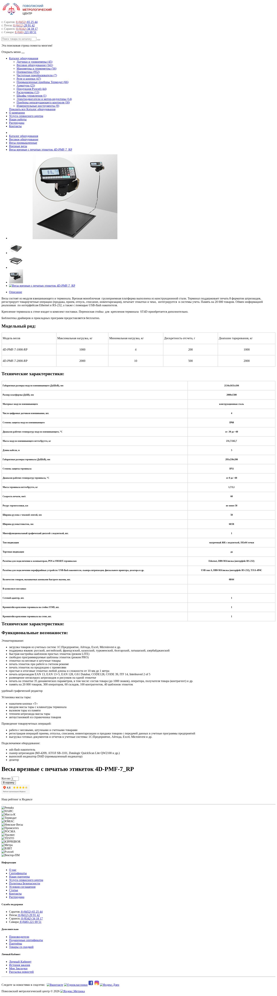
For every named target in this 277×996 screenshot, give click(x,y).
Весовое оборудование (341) (35, 65)
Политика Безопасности (24, 883)
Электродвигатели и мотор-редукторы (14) (44, 99)
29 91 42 (24, 25)
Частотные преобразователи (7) (37, 75)
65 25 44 (26, 22)
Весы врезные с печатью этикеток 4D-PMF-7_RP (40, 149)
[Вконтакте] (54, 984)
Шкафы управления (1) (31, 95)
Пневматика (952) (28, 71)
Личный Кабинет (20, 961)
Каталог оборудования (23, 58)
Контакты (15, 126)
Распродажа (16, 122)
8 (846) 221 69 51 (30, 921)
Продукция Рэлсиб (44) (32, 88)
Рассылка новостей (21, 971)
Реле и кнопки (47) (29, 78)
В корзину (8, 782)
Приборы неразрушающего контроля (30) (43, 102)
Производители (19, 936)
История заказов (19, 965)
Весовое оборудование (23, 139)
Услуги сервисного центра (26, 116)
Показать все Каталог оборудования (32, 109)
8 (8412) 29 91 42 (29, 915)
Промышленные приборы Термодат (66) (42, 82)
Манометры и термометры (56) (36, 68)
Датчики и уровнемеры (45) (34, 61)
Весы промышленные (23, 142)
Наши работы (18, 119)
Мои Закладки (18, 968)
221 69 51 (25, 32)
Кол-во (6, 778)
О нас (12, 869)
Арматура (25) (26, 85)
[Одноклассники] (75, 984)
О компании (17, 112)
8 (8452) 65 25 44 (31, 911)
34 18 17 (27, 28)
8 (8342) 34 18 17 (32, 918)
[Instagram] (97, 984)
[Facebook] (91, 984)
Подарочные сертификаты (26, 940)
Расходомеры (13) (28, 92)
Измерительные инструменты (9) (38, 105)
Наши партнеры (19, 876)
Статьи (13, 890)
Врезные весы (18, 146)
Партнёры (15, 943)
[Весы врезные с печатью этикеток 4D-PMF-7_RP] (75, 238)
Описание (15, 292)
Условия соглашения (22, 886)
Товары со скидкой (21, 947)
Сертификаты (18, 873)
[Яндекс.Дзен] (109, 984)
